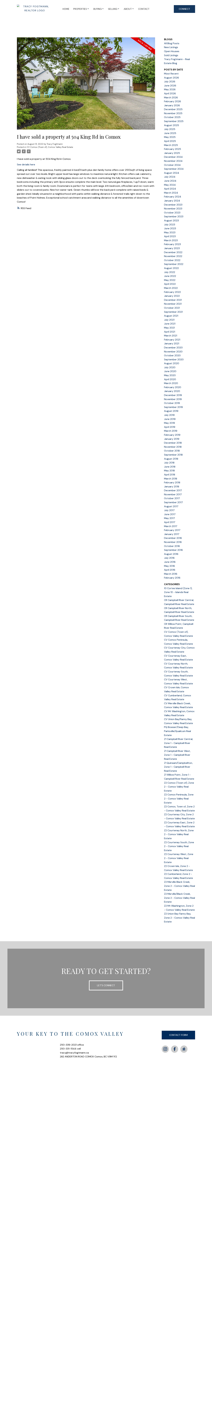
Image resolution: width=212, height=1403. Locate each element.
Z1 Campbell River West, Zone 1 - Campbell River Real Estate (177, 755)
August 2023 (171, 220)
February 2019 (172, 434)
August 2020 (171, 363)
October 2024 (172, 165)
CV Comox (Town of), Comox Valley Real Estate (50, 147)
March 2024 (171, 192)
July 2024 (169, 176)
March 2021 (170, 335)
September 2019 (173, 407)
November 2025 (173, 113)
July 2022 (169, 272)
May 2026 (170, 89)
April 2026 (170, 93)
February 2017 (172, 530)
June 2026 (170, 85)
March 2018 (170, 478)
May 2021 (169, 327)
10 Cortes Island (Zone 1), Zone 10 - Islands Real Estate (178, 592)
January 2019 (171, 439)
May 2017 (169, 518)
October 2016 (172, 546)
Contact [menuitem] (143, 9)
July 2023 (169, 224)
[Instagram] (165, 1049)
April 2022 (170, 284)
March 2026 (171, 97)
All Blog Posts (171, 43)
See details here (26, 164)
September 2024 (174, 168)
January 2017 (171, 534)
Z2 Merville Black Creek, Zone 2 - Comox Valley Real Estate (179, 885)
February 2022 (172, 292)
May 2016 (169, 566)
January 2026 (172, 105)
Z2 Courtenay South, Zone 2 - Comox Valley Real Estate (179, 846)
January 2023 (172, 248)
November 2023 (173, 208)
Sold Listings (171, 55)
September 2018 (173, 454)
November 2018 (173, 446)
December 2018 (173, 442)
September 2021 (173, 311)
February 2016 (172, 577)
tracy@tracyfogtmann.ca (74, 1052)
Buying (97, 9)
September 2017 (173, 502)
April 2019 (169, 427)
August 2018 (171, 458)
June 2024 (170, 180)
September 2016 (173, 550)
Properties (80, 9)
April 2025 (170, 141)
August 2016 (171, 554)
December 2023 (173, 204)
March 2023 (171, 240)
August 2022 (171, 268)
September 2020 (174, 359)
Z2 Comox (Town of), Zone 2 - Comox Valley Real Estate (179, 786)
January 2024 (172, 200)
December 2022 (173, 252)
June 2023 (170, 228)
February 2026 (172, 101)
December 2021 (173, 300)
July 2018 (169, 462)
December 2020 (173, 347)
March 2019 (170, 430)
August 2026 (171, 77)
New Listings (171, 47)
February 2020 (172, 387)
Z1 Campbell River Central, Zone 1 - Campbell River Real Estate (178, 743)
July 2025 (169, 129)
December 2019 (173, 395)
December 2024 (173, 157)
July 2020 (169, 367)
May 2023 (169, 232)
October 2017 (172, 498)
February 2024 (172, 196)
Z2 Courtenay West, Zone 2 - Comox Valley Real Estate (178, 858)
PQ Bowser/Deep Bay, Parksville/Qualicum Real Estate (177, 731)
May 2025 (170, 137)
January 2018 (171, 486)
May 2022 (169, 280)
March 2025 (171, 145)
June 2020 (170, 371)
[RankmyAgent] (183, 1049)
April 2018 (169, 474)
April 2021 (169, 331)
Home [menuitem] (66, 9)
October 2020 (172, 355)
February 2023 (172, 244)
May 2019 (169, 423)
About (128, 9)
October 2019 (172, 403)
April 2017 (169, 522)
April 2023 (170, 236)
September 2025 (173, 121)
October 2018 (172, 450)
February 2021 (172, 339)
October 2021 (172, 307)
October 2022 (172, 260)
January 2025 (172, 153)
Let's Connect (106, 985)
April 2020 (170, 379)
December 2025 (173, 109)
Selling (112, 9)
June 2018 (169, 466)
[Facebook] (174, 1049)
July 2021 (169, 319)
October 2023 (172, 212)
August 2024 (171, 173)
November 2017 (173, 494)
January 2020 (172, 391)
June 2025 (170, 133)
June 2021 (169, 323)
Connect (184, 9)
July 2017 (169, 510)
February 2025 (172, 149)
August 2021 (171, 315)
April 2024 (170, 188)
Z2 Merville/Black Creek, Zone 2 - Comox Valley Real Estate (179, 897)
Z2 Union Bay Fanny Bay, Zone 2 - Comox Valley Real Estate (179, 917)
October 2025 (172, 117)
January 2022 (172, 296)
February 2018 (172, 482)
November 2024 (173, 161)
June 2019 (170, 419)
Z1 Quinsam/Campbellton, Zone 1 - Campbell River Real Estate (178, 766)
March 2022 (171, 288)
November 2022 (173, 256)
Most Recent (171, 73)
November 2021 (173, 303)
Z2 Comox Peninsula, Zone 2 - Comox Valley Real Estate (179, 798)
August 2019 (171, 411)
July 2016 (169, 557)
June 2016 (170, 562)
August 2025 (171, 125)
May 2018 (169, 470)
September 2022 (173, 264)
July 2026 (169, 81)
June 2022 (170, 276)
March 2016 (170, 573)
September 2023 (173, 216)
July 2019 (169, 415)
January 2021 (171, 343)
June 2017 (170, 514)
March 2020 (171, 383)
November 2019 (173, 399)
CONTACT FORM (178, 1035)
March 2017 (170, 526)
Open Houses (171, 51)
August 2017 (171, 506)
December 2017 (173, 490)
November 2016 (173, 542)
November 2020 (173, 351)
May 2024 (170, 184)
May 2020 (170, 375)
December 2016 (173, 538)
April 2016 (169, 569)
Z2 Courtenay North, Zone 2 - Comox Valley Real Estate (179, 834)
